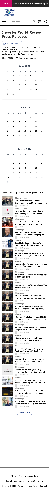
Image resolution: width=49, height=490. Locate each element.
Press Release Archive (28, 476)
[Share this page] (45, 21)
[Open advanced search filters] (39, 21)
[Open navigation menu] (4, 21)
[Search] (34, 21)
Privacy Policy (31, 486)
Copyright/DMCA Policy (12, 486)
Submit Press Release (15, 481)
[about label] (16, 206)
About (13, 476)
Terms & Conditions (35, 481)
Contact (43, 486)
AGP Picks (6, 4)
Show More (24, 412)
